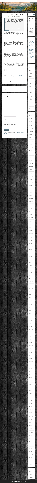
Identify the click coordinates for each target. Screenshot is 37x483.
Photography (31, 90)
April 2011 (30, 371)
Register (30, 471)
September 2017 (31, 271)
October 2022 (31, 182)
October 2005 (31, 454)
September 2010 (31, 381)
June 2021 (30, 205)
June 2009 (30, 403)
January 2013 (30, 342)
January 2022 (30, 195)
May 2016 (30, 294)
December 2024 (31, 144)
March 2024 (30, 157)
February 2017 (31, 281)
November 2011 (31, 361)
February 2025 (31, 141)
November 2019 (31, 233)
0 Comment (18, 16)
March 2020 (30, 227)
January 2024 (30, 160)
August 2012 (30, 349)
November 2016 (31, 285)
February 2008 (31, 426)
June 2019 (30, 240)
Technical (30, 98)
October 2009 (31, 397)
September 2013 (31, 330)
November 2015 (31, 303)
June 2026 (30, 118)
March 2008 (30, 425)
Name (5, 111)
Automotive (30, 70)
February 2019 (31, 246)
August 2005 (30, 457)
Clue (29, 77)
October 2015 (31, 304)
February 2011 (31, 374)
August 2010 (30, 383)
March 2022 (30, 192)
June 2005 (30, 460)
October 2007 (31, 432)
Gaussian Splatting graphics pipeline (31, 60)
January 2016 (30, 300)
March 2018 (30, 262)
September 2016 (31, 288)
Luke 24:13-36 (7, 30)
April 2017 (30, 278)
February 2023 (31, 176)
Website (5, 119)
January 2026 (30, 125)
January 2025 (30, 143)
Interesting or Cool (7, 81)
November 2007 (31, 431)
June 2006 (30, 448)
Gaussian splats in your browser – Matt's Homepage (31, 57)
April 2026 (30, 121)
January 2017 (30, 282)
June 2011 (30, 368)
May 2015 (30, 310)
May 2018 (30, 259)
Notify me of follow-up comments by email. (10, 124)
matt (15, 16)
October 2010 (31, 380)
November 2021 (31, 198)
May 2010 (30, 387)
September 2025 (31, 131)
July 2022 (30, 186)
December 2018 (31, 249)
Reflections (5, 82)
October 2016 (31, 287)
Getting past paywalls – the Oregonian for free (31, 42)
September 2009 (31, 399)
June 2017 (30, 275)
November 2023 (31, 163)
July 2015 (30, 307)
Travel (30, 105)
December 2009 (31, 394)
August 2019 (30, 237)
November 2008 (31, 413)
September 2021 (31, 201)
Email (5, 115)
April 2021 (30, 208)
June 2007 (30, 438)
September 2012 (31, 348)
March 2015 (30, 313)
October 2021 (31, 199)
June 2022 (30, 188)
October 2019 (31, 234)
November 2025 (31, 128)
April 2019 (30, 243)
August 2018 (30, 255)
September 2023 (31, 166)
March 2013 (30, 339)
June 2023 (30, 170)
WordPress (20, 481)
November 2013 (31, 329)
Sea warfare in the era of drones (31, 49)
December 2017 (31, 266)
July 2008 (30, 419)
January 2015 (30, 314)
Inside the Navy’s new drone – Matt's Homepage (31, 48)
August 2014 (30, 320)
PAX (29, 89)
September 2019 (31, 236)
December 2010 (31, 377)
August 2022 (30, 185)
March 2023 (30, 175)
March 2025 (30, 140)
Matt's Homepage (5, 0)
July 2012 (30, 351)
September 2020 (31, 218)
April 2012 (30, 355)
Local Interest (31, 83)
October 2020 (31, 217)
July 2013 (30, 333)
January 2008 (30, 428)
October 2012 (31, 346)
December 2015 (31, 301)
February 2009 (31, 409)
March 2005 (30, 464)
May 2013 (30, 336)
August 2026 (30, 115)
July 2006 (30, 447)
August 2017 (30, 272)
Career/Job (30, 74)
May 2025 (30, 137)
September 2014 (31, 319)
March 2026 (30, 122)
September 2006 (31, 445)
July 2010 (30, 384)
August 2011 (30, 365)
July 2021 (30, 204)
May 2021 (30, 207)
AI (29, 67)
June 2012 (30, 352)
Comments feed (31, 475)
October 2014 (31, 317)
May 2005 (30, 461)
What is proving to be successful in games (31, 24)
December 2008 (31, 412)
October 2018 (31, 252)
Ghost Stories (31, 79)
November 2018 (31, 250)
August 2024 (30, 150)
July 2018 (30, 256)
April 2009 (30, 406)
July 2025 (30, 134)
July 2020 (30, 221)
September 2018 (31, 253)
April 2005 (30, 463)
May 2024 (30, 154)
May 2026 (30, 119)
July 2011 (30, 367)
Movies (30, 86)
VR (29, 108)
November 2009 (31, 396)
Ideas (30, 80)
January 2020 (30, 230)
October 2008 (31, 415)
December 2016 (31, 284)
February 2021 (31, 211)
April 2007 (30, 441)
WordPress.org (31, 477)
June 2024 (30, 153)
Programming (31, 101)
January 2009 (30, 410)
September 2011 (31, 364)
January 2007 (30, 444)
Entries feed (30, 474)
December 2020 (31, 214)
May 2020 (30, 224)
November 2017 (31, 268)
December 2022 (31, 179)
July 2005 (30, 458)
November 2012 (31, 345)
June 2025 (30, 135)
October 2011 (31, 362)
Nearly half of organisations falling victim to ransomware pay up (31, 32)
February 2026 (31, 124)
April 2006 (30, 451)
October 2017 (31, 269)
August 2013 (30, 332)
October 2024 (31, 147)
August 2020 (30, 220)
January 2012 (30, 358)
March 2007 (30, 442)
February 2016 (31, 298)
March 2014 (30, 323)
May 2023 (30, 172)
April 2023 (30, 173)
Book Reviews (31, 73)
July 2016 (30, 291)
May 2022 (30, 189)
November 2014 (31, 316)
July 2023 (30, 169)
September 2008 (31, 416)
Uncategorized (31, 107)
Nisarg (25, 481)
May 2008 (30, 422)
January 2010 (30, 393)
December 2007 (31, 429)
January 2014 (30, 326)
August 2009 (30, 400)
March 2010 (30, 390)
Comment (5, 99)
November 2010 (31, 378)
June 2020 (30, 223)
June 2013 (30, 335)
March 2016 (30, 297)
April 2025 (30, 138)
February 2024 (31, 159)
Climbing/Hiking (31, 76)
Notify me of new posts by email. (8, 127)
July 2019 (30, 239)
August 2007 (30, 435)
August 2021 (30, 202)
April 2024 (30, 156)
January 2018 (30, 265)
